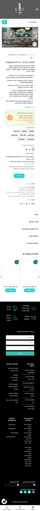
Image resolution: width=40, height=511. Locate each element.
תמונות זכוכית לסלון (14, 196)
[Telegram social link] (21, 203)
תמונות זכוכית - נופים (28, 193)
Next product (29, 58)
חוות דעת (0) (33, 222)
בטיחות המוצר (33, 236)
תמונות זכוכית (24, 187)
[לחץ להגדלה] (35, 44)
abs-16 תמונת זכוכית (29, 287)
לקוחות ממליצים (32, 243)
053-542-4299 (29, 164)
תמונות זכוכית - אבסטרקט (27, 189)
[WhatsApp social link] (24, 203)
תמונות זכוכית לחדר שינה (27, 195)
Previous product (34, 58)
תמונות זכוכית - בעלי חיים (27, 191)
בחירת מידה (30, 128)
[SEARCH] (4, 22)
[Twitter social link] (26, 203)
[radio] (31, 131)
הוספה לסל (19, 176)
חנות (28, 55)
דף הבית (32, 55)
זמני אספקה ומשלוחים (30, 229)
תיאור (36, 214)
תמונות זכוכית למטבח (28, 196)
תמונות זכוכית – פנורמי (13, 193)
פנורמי (29, 200)
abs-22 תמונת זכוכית (10, 287)
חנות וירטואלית (17, 502)
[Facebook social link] (29, 203)
